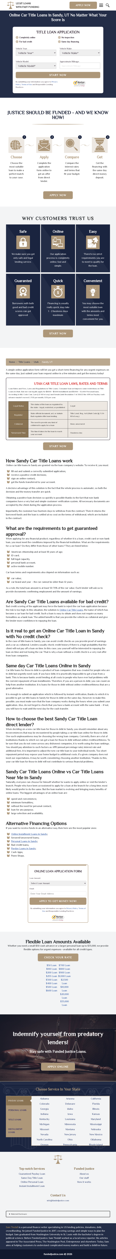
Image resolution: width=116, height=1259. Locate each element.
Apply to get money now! (58, 901)
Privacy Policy (72, 908)
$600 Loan (51, 990)
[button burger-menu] (101, 5)
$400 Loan (51, 983)
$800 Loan (64, 969)
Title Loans (24, 362)
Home (12, 362)
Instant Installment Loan (32, 1186)
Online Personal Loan (32, 1182)
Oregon (44, 1144)
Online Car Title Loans (71, 610)
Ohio (70, 1139)
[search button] (107, 5)
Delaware (70, 1103)
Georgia (44, 1109)
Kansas (96, 1114)
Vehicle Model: (22, 61)
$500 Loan (51, 987)
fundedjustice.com (53, 1254)
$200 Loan (51, 972)
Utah (36, 362)
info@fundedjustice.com (58, 1200)
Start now (57, 333)
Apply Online (58, 1066)
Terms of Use (26, 84)
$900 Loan (64, 972)
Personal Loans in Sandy (24, 841)
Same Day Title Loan (32, 1178)
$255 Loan (51, 976)
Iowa (70, 1114)
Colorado (44, 1103)
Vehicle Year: (21, 49)
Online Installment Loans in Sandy (29, 834)
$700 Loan (64, 965)
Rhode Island (96, 1144)
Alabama (44, 1098)
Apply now (83, 5)
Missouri (44, 1129)
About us (84, 1174)
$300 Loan (51, 979)
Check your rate (58, 957)
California (96, 1098)
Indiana (44, 1114)
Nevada (44, 1134)
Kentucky (44, 1119)
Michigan (44, 1124)
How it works (84, 1182)
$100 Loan (51, 969)
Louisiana (70, 1119)
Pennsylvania (70, 1144)
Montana (70, 1129)
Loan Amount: (35, 878)
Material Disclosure (19, 1214)
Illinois (95, 1109)
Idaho (70, 1109)
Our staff (84, 1178)
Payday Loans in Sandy (23, 848)
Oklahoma (95, 1139)
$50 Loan (51, 965)
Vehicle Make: (66, 49)
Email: (32, 889)
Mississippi (96, 1124)
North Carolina (44, 1139)
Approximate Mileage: (69, 61)
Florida (96, 1103)
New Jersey (70, 1134)
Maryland (96, 1119)
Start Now (57, 75)
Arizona (70, 1098)
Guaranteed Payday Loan (32, 1174)
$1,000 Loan (64, 976)
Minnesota (70, 1124)
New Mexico (95, 1134)
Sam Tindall (12, 1227)
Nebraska (96, 1129)
